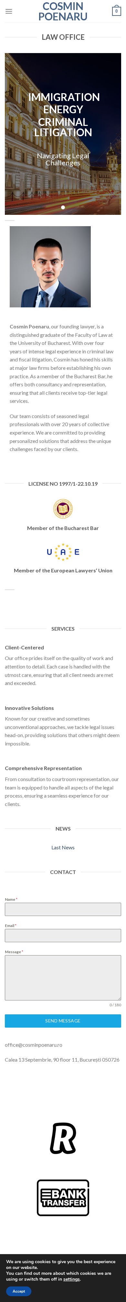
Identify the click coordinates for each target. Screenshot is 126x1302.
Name (11, 899)
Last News (63, 847)
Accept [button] (19, 1291)
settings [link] (71, 1279)
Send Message (62, 1020)
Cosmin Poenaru (63, 11)
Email (10, 925)
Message (14, 951)
